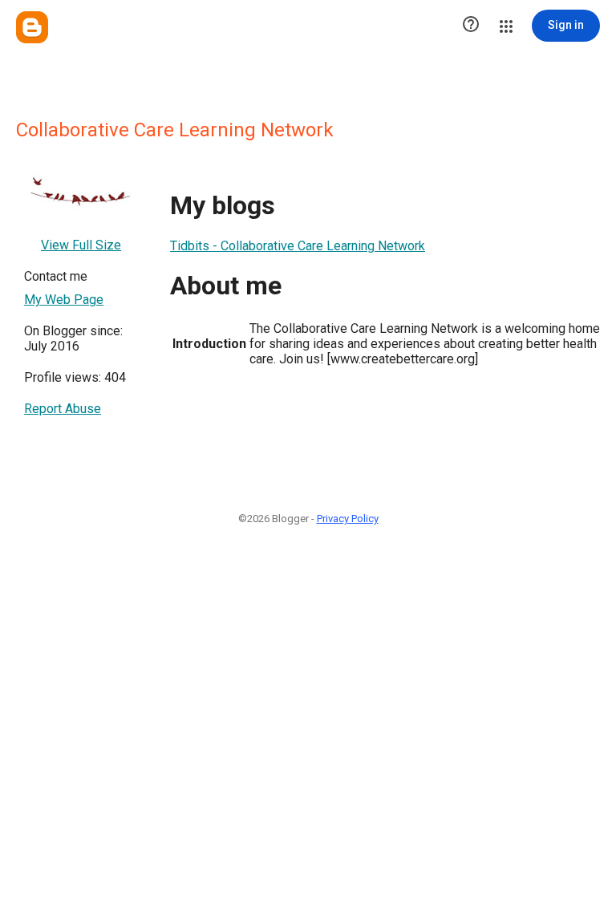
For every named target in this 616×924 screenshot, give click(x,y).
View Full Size (81, 245)
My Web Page (63, 299)
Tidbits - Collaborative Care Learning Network (297, 245)
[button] (471, 25)
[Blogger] (32, 27)
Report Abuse (62, 408)
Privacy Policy (348, 519)
